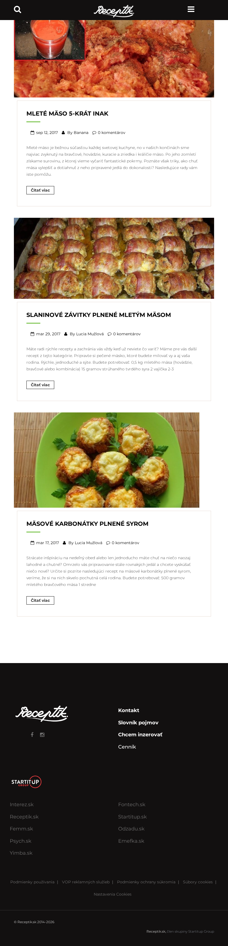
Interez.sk (22, 804)
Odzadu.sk (131, 829)
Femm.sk (21, 829)
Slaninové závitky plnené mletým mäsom (98, 315)
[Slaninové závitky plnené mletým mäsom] (114, 257)
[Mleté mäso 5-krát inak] (114, 56)
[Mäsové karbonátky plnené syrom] (106, 459)
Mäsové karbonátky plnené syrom (87, 523)
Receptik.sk (24, 817)
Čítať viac (40, 190)
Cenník (127, 747)
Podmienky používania (32, 881)
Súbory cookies (198, 881)
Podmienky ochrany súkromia (146, 881)
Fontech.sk (131, 804)
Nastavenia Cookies (113, 894)
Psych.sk (20, 841)
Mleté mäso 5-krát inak (67, 113)
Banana (81, 132)
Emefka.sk (131, 841)
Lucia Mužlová (90, 333)
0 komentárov (111, 132)
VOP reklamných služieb (86, 881)
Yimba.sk (21, 853)
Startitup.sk (132, 817)
